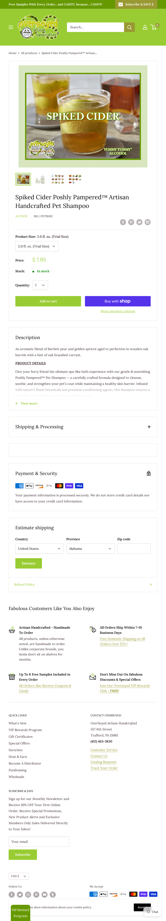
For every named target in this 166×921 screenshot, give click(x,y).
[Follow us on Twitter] (20, 895)
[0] (153, 27)
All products (29, 53)
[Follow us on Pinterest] (36, 895)
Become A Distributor (25, 763)
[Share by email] (148, 222)
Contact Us (99, 756)
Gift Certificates (21, 737)
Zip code (123, 539)
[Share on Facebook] (123, 222)
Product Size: (41, 236)
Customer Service (104, 750)
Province (73, 539)
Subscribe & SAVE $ (139, 4)
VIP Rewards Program (25, 730)
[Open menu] (11, 27)
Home (13, 53)
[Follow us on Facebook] (12, 895)
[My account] (145, 27)
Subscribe (22, 854)
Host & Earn (18, 757)
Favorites (15, 750)
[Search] (129, 27)
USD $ (15, 876)
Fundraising (17, 770)
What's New (18, 723)
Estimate (28, 563)
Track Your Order (104, 768)
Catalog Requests (104, 762)
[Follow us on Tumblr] (53, 895)
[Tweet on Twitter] (139, 222)
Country (21, 539)
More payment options (118, 311)
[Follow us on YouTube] (45, 895)
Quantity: (22, 285)
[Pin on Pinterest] (131, 222)
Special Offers (19, 743)
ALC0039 (21, 216)
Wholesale (16, 777)
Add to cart (48, 301)
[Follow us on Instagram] (28, 895)
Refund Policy (24, 584)
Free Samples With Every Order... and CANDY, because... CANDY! (55, 4)
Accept (142, 907)
